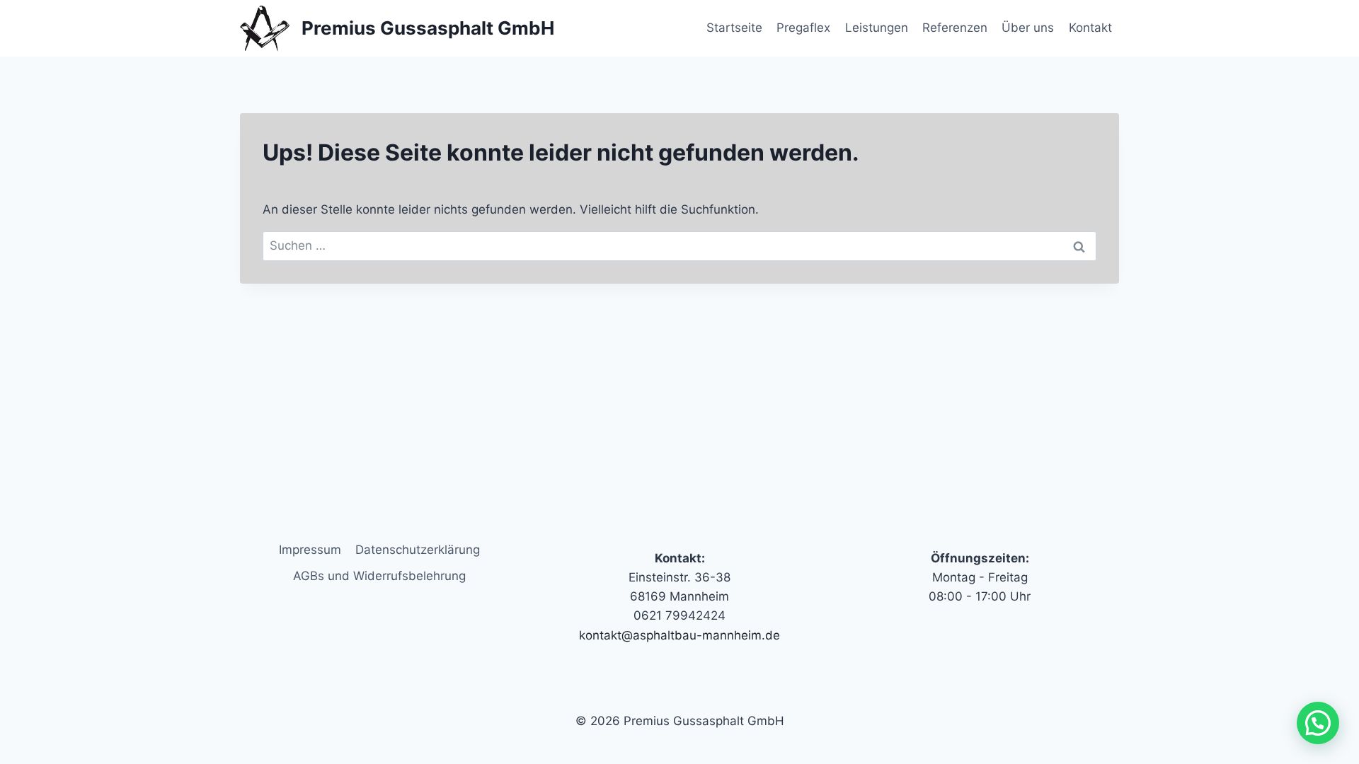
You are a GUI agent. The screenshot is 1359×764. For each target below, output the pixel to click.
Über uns (1028, 28)
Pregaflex (803, 28)
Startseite (734, 28)
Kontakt (1090, 28)
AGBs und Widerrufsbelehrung (379, 576)
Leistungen (876, 28)
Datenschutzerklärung (417, 550)
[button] (1318, 723)
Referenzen (954, 28)
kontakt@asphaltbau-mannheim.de (679, 635)
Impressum (310, 550)
